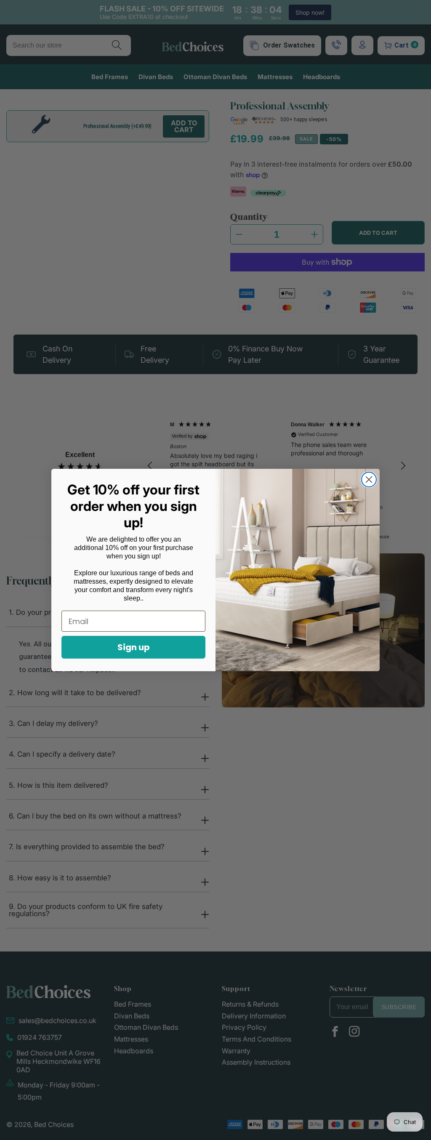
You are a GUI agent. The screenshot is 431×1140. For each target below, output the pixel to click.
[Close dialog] (369, 479)
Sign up (133, 647)
